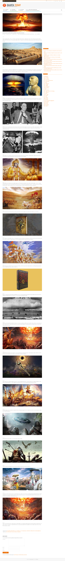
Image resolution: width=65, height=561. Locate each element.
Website (4, 550)
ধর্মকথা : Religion (46, 85)
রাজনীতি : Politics (46, 98)
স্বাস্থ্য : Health (46, 105)
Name (3, 547)
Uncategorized (46, 76)
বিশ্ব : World (45, 93)
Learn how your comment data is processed (20, 554)
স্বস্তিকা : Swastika (46, 104)
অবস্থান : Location (46, 78)
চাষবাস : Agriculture (46, 83)
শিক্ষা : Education (46, 99)
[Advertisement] (52, 36)
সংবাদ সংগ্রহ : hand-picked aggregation (49, 100)
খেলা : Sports (45, 82)
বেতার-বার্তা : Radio (46, 94)
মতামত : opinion (46, 97)
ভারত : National (46, 95)
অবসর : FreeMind (46, 77)
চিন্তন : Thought (46, 84)
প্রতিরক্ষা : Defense (46, 87)
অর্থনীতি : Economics (46, 79)
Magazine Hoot (31, 559)
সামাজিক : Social (46, 103)
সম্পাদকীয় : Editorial (46, 101)
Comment (4, 539)
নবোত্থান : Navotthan (46, 86)
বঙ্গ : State (45, 88)
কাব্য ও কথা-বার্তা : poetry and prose (48, 80)
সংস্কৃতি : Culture (46, 102)
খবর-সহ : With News (46, 81)
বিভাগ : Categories (46, 92)
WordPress (37, 559)
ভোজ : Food (45, 96)
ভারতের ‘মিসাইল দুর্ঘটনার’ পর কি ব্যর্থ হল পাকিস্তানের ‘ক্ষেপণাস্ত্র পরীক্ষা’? (13, 531)
